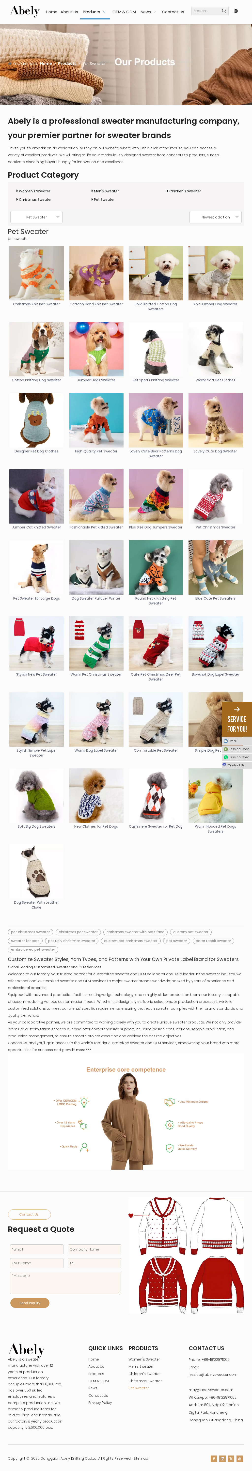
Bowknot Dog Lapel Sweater (215, 674)
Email (233, 741)
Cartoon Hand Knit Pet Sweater (96, 304)
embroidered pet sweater (33, 949)
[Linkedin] (222, 1459)
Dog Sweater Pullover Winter (96, 598)
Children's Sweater (185, 191)
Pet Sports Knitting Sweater (156, 380)
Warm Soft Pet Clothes (215, 380)
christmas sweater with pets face (135, 931)
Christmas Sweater (35, 199)
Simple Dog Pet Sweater (215, 750)
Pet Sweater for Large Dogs (36, 598)
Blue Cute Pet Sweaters (215, 598)
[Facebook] (214, 1459)
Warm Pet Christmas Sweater (96, 674)
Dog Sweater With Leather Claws (36, 905)
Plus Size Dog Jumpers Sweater (155, 527)
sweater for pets (25, 940)
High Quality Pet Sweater (96, 451)
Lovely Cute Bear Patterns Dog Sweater (156, 454)
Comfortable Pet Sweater (156, 750)
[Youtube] (239, 1459)
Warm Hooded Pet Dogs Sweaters (215, 829)
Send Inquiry (29, 1303)
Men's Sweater (106, 191)
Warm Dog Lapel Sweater (96, 750)
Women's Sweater (34, 191)
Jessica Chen (239, 749)
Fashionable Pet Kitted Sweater (96, 527)
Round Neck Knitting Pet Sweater (155, 601)
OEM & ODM (98, 1380)
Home (93, 1359)
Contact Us (29, 1214)
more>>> (83, 1049)
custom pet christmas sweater (131, 940)
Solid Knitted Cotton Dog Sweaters (156, 306)
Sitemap (140, 1458)
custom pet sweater (190, 931)
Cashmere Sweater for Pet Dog (156, 826)
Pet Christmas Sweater (215, 527)
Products (96, 1373)
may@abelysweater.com (211, 1389)
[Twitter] (231, 1459)
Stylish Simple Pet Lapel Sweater (36, 753)
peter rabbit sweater (213, 940)
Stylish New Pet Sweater (36, 674)
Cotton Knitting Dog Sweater (36, 380)
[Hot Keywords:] (224, 11)
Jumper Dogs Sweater (96, 380)
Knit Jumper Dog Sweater (215, 304)
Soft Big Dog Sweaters (36, 826)
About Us (96, 1366)
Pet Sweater (104, 199)
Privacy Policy (100, 1402)
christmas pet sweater (78, 931)
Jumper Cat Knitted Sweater (36, 527)
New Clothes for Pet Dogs (96, 826)
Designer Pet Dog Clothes (36, 451)
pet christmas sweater (30, 931)
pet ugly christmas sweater (71, 940)
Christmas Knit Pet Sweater (36, 304)
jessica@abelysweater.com (213, 1374)
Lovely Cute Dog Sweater (215, 451)
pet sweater (176, 940)
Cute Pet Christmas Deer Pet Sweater (156, 677)
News (92, 1388)
